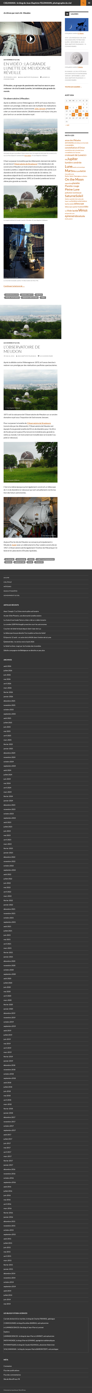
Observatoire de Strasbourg (25, 164)
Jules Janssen (40, 108)
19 (73, 115)
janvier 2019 (8, 1061)
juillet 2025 (8, 723)
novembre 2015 (9, 1226)
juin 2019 (7, 1039)
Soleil (14, 545)
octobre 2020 (9, 970)
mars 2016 (8, 1208)
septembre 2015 (10, 1234)
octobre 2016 (9, 1178)
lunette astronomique (45, 559)
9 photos (80, 67)
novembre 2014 (9, 1278)
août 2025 (7, 718)
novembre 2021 (9, 913)
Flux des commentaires (12, 1375)
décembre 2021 (9, 909)
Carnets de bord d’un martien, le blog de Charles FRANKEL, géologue (29, 1319)
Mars (68, 171)
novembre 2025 (9, 705)
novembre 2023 (9, 809)
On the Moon (74, 179)
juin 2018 (7, 1091)
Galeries (74, 14)
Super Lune (68, 201)
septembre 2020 (10, 974)
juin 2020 (7, 987)
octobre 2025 (9, 709)
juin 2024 (7, 779)
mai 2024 (7, 783)
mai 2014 (7, 1304)
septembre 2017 (10, 1130)
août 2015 (7, 1239)
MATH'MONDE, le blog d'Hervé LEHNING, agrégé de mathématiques (29, 1340)
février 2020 (8, 1004)
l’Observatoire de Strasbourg (39, 423)
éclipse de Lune (69, 213)
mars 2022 (8, 896)
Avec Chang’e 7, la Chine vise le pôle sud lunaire (21, 611)
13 (77, 111)
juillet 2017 (8, 1139)
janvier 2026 (8, 696)
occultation (83, 176)
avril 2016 (7, 1204)
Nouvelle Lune (69, 174)
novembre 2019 (9, 1017)
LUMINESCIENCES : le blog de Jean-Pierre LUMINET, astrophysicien (29, 1336)
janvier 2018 (8, 1113)
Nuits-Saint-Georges (72, 176)
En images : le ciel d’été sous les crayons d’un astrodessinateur (76, 73)
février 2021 (8, 952)
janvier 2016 (8, 1217)
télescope (39, 562)
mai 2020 (7, 991)
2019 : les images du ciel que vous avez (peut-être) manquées (75, 40)
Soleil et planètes (10, 591)
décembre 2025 (9, 701)
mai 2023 (7, 835)
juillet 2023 (8, 827)
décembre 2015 (9, 1221)
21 (80, 115)
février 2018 (8, 1109)
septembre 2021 (10, 922)
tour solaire (28, 155)
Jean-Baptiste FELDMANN (29, 77)
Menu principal (89, 3)
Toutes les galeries (73, 87)
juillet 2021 (8, 931)
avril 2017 (7, 1152)
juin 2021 (7, 935)
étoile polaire (69, 219)
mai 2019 (7, 1043)
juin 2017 (7, 1143)
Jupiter (72, 159)
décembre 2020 (9, 961)
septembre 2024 (10, 766)
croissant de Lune (74, 155)
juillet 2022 (8, 879)
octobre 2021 (9, 918)
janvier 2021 (8, 957)
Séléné (85, 201)
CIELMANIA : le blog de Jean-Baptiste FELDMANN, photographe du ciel (38, 3)
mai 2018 (7, 1096)
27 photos (81, 33)
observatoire (20, 562)
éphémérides (72, 215)
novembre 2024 (9, 757)
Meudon (39, 294)
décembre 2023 (9, 805)
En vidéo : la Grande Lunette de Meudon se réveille (27, 68)
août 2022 (7, 874)
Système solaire (77, 201)
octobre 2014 (9, 1282)
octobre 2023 (9, 814)
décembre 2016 (9, 1169)
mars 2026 (8, 688)
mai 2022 (7, 887)
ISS (66, 159)
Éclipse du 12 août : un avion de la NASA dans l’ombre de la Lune (27, 637)
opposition (68, 183)
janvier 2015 (8, 1269)
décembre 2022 (9, 857)
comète (71, 145)
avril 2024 (7, 788)
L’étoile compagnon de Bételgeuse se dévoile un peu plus (24, 650)
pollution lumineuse (73, 192)
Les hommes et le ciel (12, 60)
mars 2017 (8, 1156)
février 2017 (8, 1161)
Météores (7, 586)
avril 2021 (7, 944)
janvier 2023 (8, 853)
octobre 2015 (9, 1230)
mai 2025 (7, 731)
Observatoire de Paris (30, 297)
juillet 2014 (8, 1295)
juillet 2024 (8, 775)
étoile (82, 216)
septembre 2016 (10, 1182)
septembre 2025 (10, 714)
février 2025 (8, 744)
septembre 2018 (10, 1078)
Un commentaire (46, 356)
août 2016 (7, 1187)
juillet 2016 (8, 1191)
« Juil (67, 125)
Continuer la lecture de (14, 286)
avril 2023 (7, 840)
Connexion (8, 1366)
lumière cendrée (73, 162)
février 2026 (8, 692)
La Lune (6, 577)
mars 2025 (8, 740)
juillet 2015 (8, 1243)
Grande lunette (27, 294)
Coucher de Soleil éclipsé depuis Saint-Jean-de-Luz (22, 629)
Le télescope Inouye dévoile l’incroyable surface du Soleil (25, 633)
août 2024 (7, 770)
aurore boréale (83, 143)
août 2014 (7, 1291)
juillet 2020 (8, 983)
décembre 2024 (9, 753)
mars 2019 (8, 1052)
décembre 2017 (9, 1117)
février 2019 (8, 1057)
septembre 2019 (10, 1026)
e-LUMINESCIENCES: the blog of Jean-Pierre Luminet (23, 1327)
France (31, 559)
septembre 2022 (10, 870)
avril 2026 (7, 683)
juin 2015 (7, 1247)
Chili (66, 145)
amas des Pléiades (73, 140)
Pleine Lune (72, 189)
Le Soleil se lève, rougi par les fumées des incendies (22, 646)
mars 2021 (8, 948)
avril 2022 (7, 892)
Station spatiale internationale (74, 199)
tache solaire (69, 204)
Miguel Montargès (12, 297)
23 (87, 115)
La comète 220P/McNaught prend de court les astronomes (25, 624)
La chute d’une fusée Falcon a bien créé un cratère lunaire (25, 620)
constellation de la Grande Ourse (74, 150)
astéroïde (76, 143)
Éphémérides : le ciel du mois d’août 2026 (19, 642)
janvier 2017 (8, 1165)
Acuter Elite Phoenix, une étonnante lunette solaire (22, 616)
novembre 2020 (9, 965)
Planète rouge (72, 186)
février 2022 (8, 900)
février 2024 (8, 796)
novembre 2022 (9, 861)
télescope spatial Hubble (74, 207)
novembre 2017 (9, 1122)
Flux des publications (11, 1370)
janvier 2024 (8, 801)
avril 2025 (7, 736)
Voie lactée (72, 210)
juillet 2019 (8, 1035)
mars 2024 (8, 792)
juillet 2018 (8, 1087)
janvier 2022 (8, 905)
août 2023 (7, 822)
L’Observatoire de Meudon (22, 349)
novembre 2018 (9, 1070)
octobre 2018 (9, 1074)
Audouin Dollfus (12, 294)
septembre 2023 (10, 818)
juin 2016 (7, 1195)
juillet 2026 (8, 670)
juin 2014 (7, 1299)
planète (76, 183)
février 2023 (8, 848)
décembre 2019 (9, 1013)
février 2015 (8, 1265)
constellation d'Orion (75, 147)
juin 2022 (7, 883)
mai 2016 (7, 1200)
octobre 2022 (9, 866)
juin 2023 (7, 831)
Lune (68, 166)
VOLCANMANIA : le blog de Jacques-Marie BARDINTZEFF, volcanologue (31, 1349)
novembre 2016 (9, 1174)
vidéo (43, 297)
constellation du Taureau (72, 152)
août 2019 (7, 1030)
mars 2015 (8, 1260)
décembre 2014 (9, 1273)
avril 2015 (7, 1256)
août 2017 (7, 1135)
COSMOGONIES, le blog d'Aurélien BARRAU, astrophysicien (26, 1323)
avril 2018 (7, 1100)
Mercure (76, 171)
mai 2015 (7, 1252)
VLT (66, 211)
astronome (21, 559)
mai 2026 (7, 679)
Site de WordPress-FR (12, 1379)
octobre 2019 (9, 1022)
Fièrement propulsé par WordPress (15, 1390)
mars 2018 (8, 1104)
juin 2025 (7, 727)
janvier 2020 (8, 1009)
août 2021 (7, 926)
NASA (83, 171)
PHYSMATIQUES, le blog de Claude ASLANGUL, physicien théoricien (29, 1345)
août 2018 (7, 1083)
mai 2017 (7, 1148)
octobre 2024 (9, 762)
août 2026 (7, 666)
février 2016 (8, 1213)
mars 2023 (8, 844)
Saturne (70, 196)
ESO (84, 155)
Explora (6, 1332)
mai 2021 (7, 939)
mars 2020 (8, 1000)
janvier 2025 (8, 749)
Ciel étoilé (8, 582)
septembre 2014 (10, 1286)
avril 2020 (7, 996)
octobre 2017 (9, 1126)
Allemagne (10, 559)
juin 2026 (7, 675)
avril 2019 (7, 1048)
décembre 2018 (9, 1065)
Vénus (82, 210)
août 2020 (7, 978)
